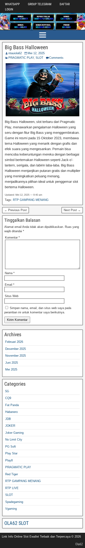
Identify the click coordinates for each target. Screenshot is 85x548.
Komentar (12, 237)
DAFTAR (65, 4)
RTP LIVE (12, 488)
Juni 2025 (11, 362)
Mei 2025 (11, 369)
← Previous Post (15, 210)
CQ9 (8, 398)
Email (9, 284)
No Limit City (13, 439)
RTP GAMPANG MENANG (31, 200)
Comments (56, 57)
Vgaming (11, 508)
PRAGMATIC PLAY (21, 57)
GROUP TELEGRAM (39, 4)
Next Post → (72, 210)
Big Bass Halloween (26, 47)
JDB (8, 419)
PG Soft (10, 446)
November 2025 (15, 355)
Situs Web (11, 296)
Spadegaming (14, 502)
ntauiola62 (15, 53)
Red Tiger (11, 474)
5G (7, 391)
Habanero (11, 412)
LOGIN (9, 9)
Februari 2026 (14, 341)
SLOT (39, 57)
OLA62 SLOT (16, 523)
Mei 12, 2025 (36, 53)
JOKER (10, 425)
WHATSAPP (12, 4)
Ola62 (79, 544)
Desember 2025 (15, 349)
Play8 (9, 460)
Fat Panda (12, 405)
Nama (10, 273)
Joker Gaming (14, 432)
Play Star (11, 453)
